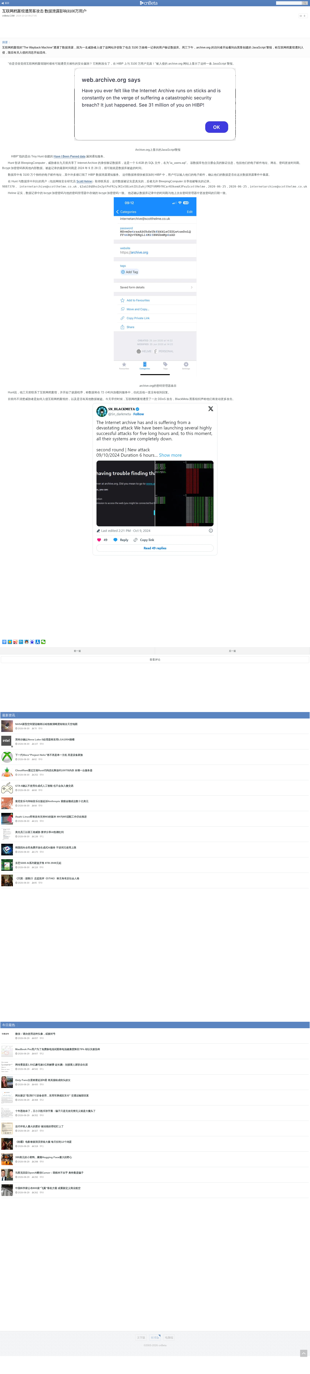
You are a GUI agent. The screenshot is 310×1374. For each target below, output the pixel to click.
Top (304, 1353)
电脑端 (169, 1337)
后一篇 (232, 651)
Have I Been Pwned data (69, 156)
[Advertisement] (155, 28)
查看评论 (155, 659)
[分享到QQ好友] (26, 642)
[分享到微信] (43, 642)
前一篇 (77, 651)
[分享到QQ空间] (10, 642)
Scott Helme (84, 181)
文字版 (141, 1337)
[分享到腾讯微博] (21, 642)
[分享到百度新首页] (32, 642)
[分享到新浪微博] (15, 642)
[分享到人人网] (38, 642)
